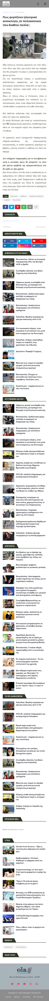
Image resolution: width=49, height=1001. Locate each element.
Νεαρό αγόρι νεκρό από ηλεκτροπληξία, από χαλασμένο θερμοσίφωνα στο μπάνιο (29, 728)
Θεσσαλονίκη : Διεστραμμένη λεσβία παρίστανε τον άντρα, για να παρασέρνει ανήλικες (31, 579)
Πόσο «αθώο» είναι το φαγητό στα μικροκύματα (30, 928)
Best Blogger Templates (30, 993)
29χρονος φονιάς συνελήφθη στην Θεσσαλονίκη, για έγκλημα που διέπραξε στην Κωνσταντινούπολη (30, 284)
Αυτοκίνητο (20, 12)
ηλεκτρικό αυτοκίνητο (36, 196)
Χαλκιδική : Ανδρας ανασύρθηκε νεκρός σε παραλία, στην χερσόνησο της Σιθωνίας (29, 342)
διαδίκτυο (23, 196)
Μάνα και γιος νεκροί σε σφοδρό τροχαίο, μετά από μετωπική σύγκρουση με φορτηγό (29, 365)
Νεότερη (7, 227)
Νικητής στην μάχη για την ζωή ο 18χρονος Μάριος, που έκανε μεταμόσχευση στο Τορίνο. (29, 906)
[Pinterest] (17, 207)
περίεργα (7, 200)
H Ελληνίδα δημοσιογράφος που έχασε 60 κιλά (30, 917)
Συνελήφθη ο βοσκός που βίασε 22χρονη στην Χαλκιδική (29, 272)
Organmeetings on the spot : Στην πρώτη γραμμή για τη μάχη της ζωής (31, 872)
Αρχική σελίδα (8, 12)
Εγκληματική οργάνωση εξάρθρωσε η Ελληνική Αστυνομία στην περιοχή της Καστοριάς (31, 524)
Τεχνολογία (16, 200)
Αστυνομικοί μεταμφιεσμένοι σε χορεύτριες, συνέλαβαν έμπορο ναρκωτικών (29, 626)
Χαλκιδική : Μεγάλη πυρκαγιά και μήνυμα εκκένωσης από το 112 (30, 318)
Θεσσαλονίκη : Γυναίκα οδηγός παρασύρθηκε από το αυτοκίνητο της (30, 650)
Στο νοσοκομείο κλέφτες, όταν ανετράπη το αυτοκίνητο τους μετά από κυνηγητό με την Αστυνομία (30, 331)
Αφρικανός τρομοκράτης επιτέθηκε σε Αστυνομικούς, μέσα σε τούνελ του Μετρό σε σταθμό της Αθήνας (30, 488)
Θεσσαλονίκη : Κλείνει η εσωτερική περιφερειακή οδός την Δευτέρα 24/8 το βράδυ (30, 261)
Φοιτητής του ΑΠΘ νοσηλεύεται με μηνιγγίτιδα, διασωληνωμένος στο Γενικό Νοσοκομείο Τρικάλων (30, 895)
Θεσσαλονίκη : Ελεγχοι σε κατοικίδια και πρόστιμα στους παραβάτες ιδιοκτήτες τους (29, 377)
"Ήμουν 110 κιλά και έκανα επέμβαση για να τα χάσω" (27, 882)
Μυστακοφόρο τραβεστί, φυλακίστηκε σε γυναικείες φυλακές (31, 566)
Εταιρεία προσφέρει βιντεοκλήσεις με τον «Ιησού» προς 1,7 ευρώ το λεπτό (30, 685)
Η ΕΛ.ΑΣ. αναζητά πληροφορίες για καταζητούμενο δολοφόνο (30, 475)
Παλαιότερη (40, 227)
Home (8, 997)
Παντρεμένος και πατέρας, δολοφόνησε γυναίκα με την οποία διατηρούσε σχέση (30, 751)
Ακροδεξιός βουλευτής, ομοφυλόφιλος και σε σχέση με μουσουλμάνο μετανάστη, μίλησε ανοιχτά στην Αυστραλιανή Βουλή (30, 639)
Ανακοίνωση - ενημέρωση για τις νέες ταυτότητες (30, 387)
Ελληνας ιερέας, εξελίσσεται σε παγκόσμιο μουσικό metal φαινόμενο (29, 614)
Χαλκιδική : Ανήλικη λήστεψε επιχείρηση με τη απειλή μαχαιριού (30, 534)
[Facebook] (5, 207)
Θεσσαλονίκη (20, 947)
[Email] (30, 207)
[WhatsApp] (24, 207)
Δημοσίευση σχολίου (11, 221)
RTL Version (38, 997)
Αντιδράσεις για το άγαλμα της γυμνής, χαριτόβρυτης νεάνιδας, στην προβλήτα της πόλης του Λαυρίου (29, 556)
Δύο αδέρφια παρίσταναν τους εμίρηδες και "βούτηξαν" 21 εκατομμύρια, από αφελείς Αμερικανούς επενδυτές (29, 674)
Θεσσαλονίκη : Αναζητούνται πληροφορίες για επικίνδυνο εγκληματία (28, 308)
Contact (26, 997)
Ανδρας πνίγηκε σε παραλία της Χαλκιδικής (29, 807)
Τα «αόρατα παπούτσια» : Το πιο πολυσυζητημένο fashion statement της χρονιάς (29, 661)
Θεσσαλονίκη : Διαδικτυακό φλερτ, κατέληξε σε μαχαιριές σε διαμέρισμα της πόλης (30, 296)
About (17, 997)
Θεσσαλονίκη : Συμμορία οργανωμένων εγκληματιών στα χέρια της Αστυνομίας (29, 512)
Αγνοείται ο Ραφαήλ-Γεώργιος (29, 351)
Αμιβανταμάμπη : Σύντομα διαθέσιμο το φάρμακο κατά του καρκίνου (29, 860)
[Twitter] (11, 207)
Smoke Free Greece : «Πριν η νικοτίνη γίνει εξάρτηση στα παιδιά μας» (30, 849)
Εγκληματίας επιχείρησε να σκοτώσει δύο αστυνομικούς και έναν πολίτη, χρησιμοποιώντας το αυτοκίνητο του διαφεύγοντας (30, 501)
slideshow (8, 947)
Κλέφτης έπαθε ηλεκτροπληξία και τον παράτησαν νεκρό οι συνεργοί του (30, 453)
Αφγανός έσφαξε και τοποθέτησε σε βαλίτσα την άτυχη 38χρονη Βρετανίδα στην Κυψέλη (31, 465)
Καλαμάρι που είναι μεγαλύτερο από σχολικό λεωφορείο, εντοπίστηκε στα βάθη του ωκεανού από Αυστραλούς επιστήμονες (31, 592)
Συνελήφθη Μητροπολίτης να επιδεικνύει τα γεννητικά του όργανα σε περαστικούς (28, 603)
